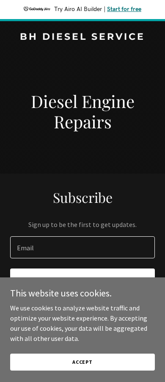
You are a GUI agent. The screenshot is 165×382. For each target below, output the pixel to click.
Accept (82, 362)
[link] (82, 37)
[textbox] (82, 247)
